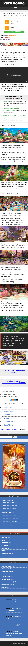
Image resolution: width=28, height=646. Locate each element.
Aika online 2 (8, 415)
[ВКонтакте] (11, 400)
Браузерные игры (7, 512)
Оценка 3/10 (12, 21)
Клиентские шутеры (10, 508)
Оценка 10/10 (21, 21)
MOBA (3, 550)
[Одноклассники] (13, 400)
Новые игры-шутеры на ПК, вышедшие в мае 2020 (14, 633)
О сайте (15, 643)
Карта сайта (21, 643)
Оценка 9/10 (19, 21)
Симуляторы (5, 553)
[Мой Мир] (15, 400)
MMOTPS (4, 540)
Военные (4, 574)
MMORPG (7, 37)
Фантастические (7, 582)
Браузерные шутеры (10, 521)
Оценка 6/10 (16, 21)
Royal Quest (7, 408)
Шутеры (4, 548)
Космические (6, 576)
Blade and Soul (8, 411)
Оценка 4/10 (13, 21)
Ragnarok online (9, 421)
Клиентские (12, 35)
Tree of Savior (8, 425)
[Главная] (14, 5)
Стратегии (4, 545)
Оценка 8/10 (18, 21)
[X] (17, 400)
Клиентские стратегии (10, 505)
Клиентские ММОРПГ (10, 502)
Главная (2, 429)
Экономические (6, 566)
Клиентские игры (7, 500)
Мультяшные (5, 579)
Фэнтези (4, 569)
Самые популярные (8, 525)
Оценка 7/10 (17, 21)
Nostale (6, 418)
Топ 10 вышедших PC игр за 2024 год (13, 601)
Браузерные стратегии (10, 518)
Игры (8, 429)
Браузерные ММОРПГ (10, 515)
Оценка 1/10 (10, 21)
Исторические (6, 571)
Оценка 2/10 (11, 21)
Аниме (8, 39)
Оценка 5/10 (15, 21)
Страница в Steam (14, 32)
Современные (6, 584)
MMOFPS (4, 537)
